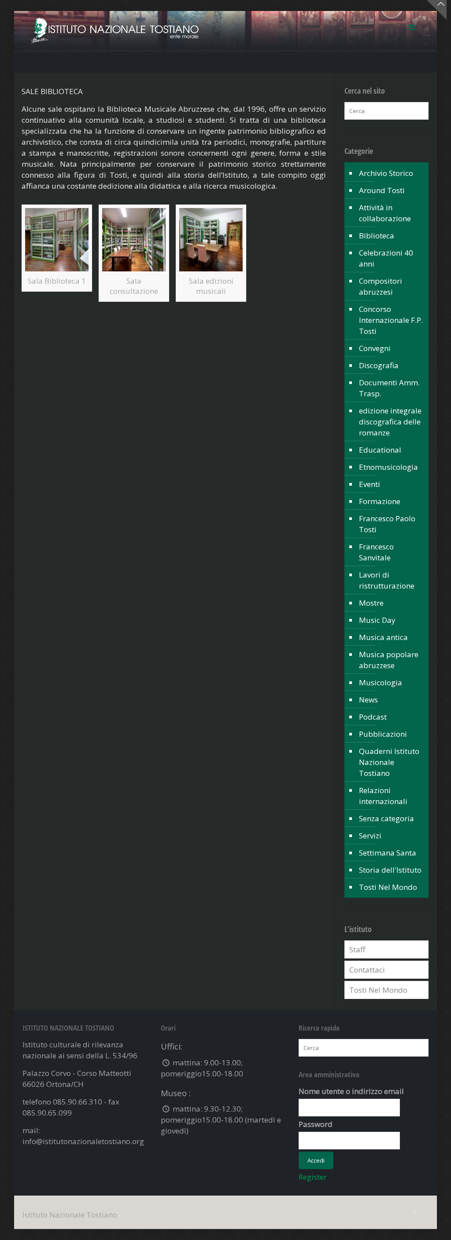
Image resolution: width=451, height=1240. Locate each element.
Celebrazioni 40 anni (386, 258)
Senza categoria (386, 818)
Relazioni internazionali (383, 795)
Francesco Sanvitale (376, 552)
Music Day (377, 620)
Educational (380, 450)
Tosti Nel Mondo (388, 887)
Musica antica (383, 637)
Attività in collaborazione (385, 212)
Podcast (373, 717)
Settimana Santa (387, 853)
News (368, 700)
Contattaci (367, 970)
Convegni (375, 348)
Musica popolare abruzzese (388, 659)
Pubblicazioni (383, 734)
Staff (357, 949)
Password (316, 1124)
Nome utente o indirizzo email (351, 1091)
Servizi (370, 835)
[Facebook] (415, 1212)
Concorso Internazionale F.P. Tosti (391, 320)
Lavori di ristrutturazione (386, 580)
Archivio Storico (386, 173)
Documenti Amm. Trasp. (389, 388)
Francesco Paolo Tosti (387, 523)
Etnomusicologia (388, 467)
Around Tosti (382, 190)
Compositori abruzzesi (380, 286)
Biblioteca (376, 235)
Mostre (371, 603)
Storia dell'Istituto (390, 870)
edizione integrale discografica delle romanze (390, 422)
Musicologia (380, 682)
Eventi (369, 484)
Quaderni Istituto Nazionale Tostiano (389, 762)
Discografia (379, 365)
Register (313, 1177)
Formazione (379, 501)
